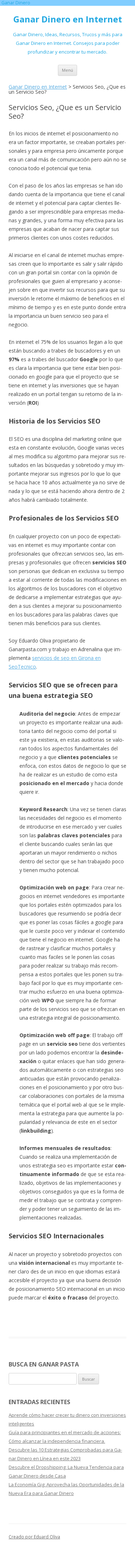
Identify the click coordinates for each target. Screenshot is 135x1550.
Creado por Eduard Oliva (34, 1537)
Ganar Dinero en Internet (67, 19)
